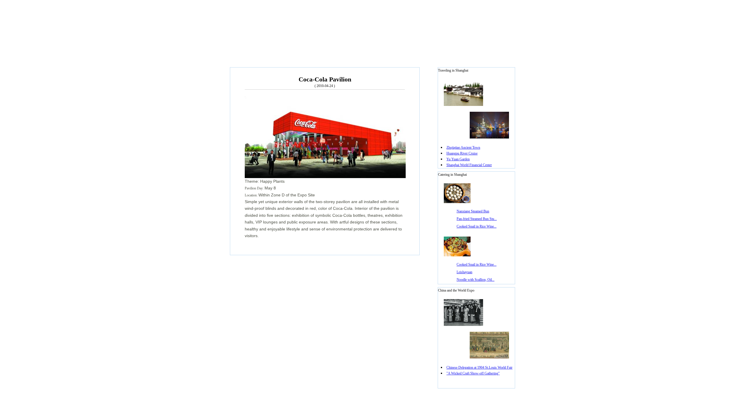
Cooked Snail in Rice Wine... (476, 226)
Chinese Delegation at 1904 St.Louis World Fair (479, 367)
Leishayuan (464, 272)
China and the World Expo (456, 290)
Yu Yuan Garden (458, 159)
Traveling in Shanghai (453, 70)
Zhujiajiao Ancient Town (463, 147)
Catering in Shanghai (452, 175)
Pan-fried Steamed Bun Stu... (477, 219)
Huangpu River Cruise (462, 153)
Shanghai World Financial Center (469, 165)
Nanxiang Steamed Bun (473, 211)
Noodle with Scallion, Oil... (475, 280)
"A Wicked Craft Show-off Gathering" (473, 373)
